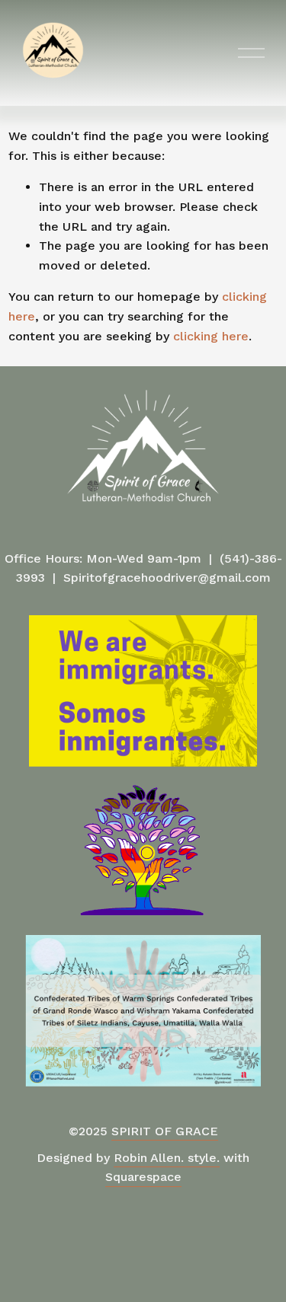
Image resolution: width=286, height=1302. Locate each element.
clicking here (211, 336)
